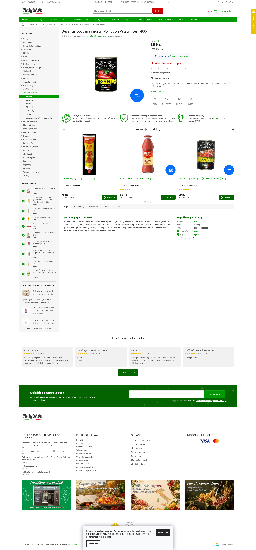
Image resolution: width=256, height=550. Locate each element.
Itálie (196, 231)
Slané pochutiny (29, 74)
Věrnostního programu (178, 56)
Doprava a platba (83, 460)
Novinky (26, 150)
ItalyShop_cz (140, 452)
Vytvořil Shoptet (227, 544)
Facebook (139, 448)
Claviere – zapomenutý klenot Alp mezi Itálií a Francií (44, 451)
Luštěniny (30, 110)
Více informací (105, 536)
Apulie (196, 234)
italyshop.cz (139, 456)
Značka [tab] (118, 206)
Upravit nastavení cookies (78, 544)
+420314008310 (142, 444)
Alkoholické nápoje (31, 60)
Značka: (115, 36)
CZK (219, 2)
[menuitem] (25, 19)
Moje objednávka (83, 464)
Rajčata (29, 96)
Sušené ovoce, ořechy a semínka (39, 118)
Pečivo (25, 78)
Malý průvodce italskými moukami (36, 472)
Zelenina (29, 100)
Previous (64, 129)
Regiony (26, 168)
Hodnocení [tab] (93, 206)
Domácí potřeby (29, 139)
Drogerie (26, 136)
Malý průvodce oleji (30, 466)
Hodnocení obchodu (128, 338)
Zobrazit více (128, 372)
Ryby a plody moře (30, 128)
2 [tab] (148, 202)
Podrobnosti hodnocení (96, 36)
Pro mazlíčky (28, 143)
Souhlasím (163, 532)
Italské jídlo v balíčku (32, 46)
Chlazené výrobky (30, 146)
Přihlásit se (214, 394)
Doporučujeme (29, 157)
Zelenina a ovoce (30, 92)
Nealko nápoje (29, 64)
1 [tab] (145, 202)
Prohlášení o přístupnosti (86, 470)
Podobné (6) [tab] (79, 206)
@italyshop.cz (140, 464)
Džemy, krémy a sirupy (32, 67)
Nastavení (93, 543)
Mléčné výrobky (29, 132)
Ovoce (28, 114)
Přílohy (26, 53)
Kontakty (99, 2)
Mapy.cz (218, 118)
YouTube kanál (141, 460)
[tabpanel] (89, 167)
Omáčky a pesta (29, 89)
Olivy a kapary (32, 107)
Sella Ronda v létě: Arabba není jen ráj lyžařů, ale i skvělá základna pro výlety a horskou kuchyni (45, 443)
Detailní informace (158, 91)
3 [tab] (150, 202)
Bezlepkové (28, 161)
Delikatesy (27, 42)
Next (234, 129)
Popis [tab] (66, 206)
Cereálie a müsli (29, 82)
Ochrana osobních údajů (86, 467)
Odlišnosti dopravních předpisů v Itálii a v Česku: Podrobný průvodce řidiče (46, 458)
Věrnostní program (130, 2)
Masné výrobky (29, 125)
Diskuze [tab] (107, 206)
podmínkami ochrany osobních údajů (211, 400)
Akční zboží (28, 154)
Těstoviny (27, 49)
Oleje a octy (28, 85)
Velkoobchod (150, 2)
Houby (28, 103)
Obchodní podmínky (84, 457)
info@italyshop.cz (142, 440)
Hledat (157, 11)
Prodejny (112, 2)
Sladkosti (27, 71)
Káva (25, 56)
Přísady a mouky (30, 121)
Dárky (25, 38)
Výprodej (27, 164)
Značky (26, 175)
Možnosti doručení (186, 69)
